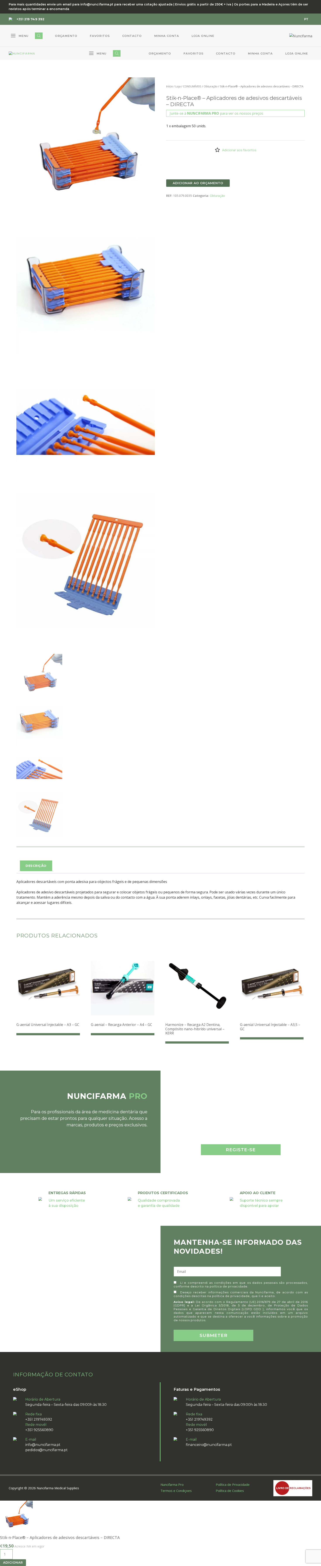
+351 (30, 19)
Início (169, 86)
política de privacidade (228, 1286)
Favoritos (100, 35)
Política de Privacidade (233, 1484)
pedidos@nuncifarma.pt (46, 1450)
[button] (20, 35)
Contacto (132, 35)
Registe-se (241, 1149)
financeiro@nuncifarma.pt (209, 1445)
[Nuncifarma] (22, 53)
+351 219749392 (38, 1419)
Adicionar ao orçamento (198, 183)
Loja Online (203, 35)
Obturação (210, 86)
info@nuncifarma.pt (42, 1445)
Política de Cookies (230, 1490)
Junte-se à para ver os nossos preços (216, 113)
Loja (178, 86)
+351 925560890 (39, 1430)
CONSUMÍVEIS (192, 86)
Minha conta (166, 35)
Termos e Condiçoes (176, 1490)
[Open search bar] (39, 35)
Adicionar (13, 1562)
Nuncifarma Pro (172, 1484)
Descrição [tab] (36, 866)
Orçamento (66, 35)
